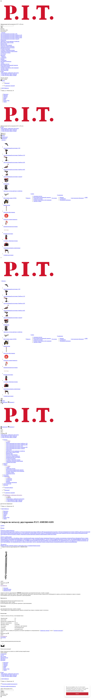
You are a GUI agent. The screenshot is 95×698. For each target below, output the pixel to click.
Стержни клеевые (45, 541)
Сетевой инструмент (51, 534)
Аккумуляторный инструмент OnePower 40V (33, 531)
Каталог (8, 442)
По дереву (9, 545)
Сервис (8, 467)
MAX (4, 99)
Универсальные (36, 545)
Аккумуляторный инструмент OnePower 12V (11, 531)
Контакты (3, 660)
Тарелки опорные (54, 541)
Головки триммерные (44, 538)
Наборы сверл (4, 545)
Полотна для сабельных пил (71, 540)
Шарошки (74, 541)
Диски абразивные (76, 538)
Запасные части (7, 590)
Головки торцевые (34, 538)
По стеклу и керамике (27, 545)
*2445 (2, 71)
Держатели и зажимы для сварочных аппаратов (60, 538)
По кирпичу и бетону (17, 545)
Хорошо (77, 693)
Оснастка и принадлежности (72, 533)
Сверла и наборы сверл (23, 541)
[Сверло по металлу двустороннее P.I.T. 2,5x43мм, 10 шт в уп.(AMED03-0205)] (6, 579)
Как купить (3, 656)
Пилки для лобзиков (60, 540)
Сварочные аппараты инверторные (38, 534)
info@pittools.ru (5, 88)
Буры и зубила (13, 538)
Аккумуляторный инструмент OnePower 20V (71, 531)
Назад (9, 441)
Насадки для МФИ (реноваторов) (28, 540)
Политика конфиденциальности (9, 684)
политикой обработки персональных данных (75, 690)
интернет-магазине (58, 630)
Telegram (5, 96)
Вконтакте (5, 94)
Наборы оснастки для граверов (13, 540)
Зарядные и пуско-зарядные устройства (25, 533)
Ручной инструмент (11, 534)
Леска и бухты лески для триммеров (69, 539)
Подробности (4, 585)
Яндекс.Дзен (6, 100)
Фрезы (59, 541)
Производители (4, 657)
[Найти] (2, 27)
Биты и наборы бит (5, 538)
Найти (2, 691)
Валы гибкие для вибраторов (23, 538)
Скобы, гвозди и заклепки (35, 541)
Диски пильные (9, 539)
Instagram (5, 95)
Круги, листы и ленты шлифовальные (51, 539)
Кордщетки (15, 539)
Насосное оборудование (60, 533)
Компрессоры (51, 533)
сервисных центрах (44, 630)
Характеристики (7, 589)
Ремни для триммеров (12, 541)
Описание (5, 588)
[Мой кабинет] (1, 428)
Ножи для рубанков (50, 540)
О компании (9, 478)
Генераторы (13, 533)
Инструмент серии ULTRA (41, 533)
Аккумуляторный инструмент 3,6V (52, 531)
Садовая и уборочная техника (23, 534)
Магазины (3, 659)
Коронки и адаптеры (23, 539)
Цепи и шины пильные (66, 541)
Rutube (5, 98)
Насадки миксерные (41, 540)
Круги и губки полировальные (35, 539)
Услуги (2, 655)
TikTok (5, 101)
